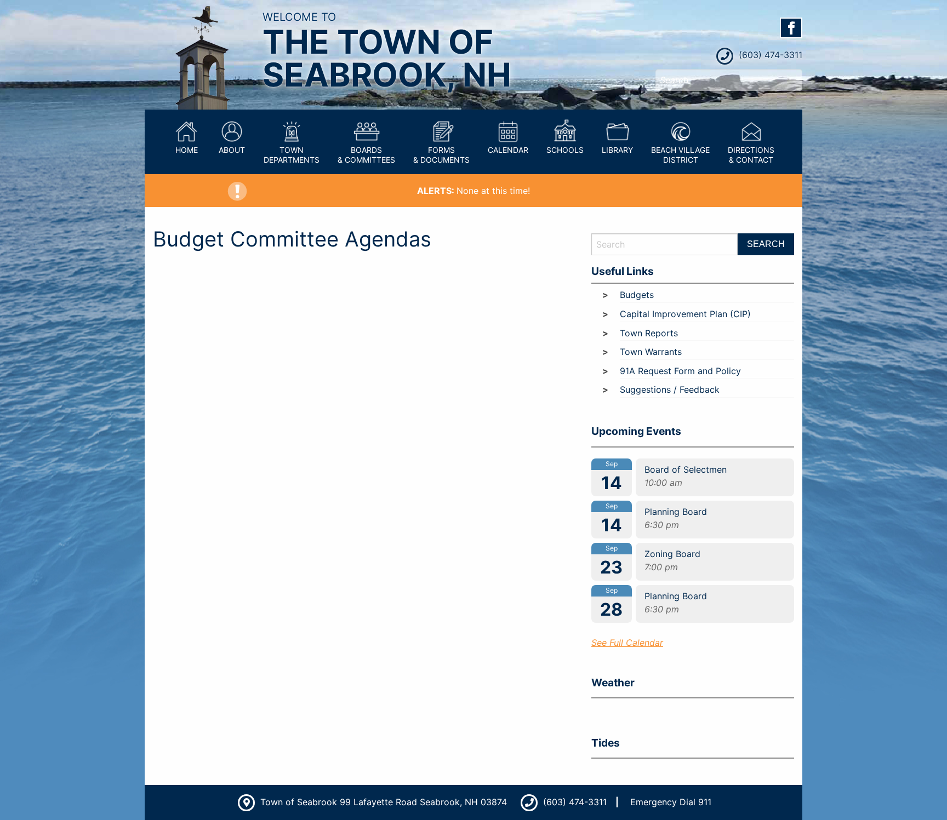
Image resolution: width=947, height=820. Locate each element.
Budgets (637, 294)
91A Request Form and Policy (680, 370)
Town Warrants (651, 351)
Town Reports (649, 333)
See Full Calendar (627, 642)
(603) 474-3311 (769, 54)
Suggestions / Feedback (670, 389)
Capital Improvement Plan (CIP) (685, 313)
